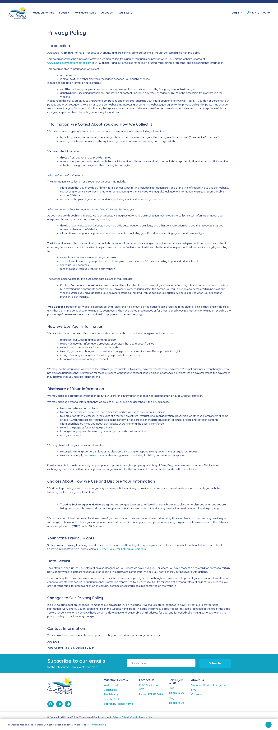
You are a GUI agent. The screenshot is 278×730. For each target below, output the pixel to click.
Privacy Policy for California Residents (122, 549)
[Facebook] (50, 704)
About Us (197, 680)
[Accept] (268, 725)
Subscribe (215, 663)
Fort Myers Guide (176, 681)
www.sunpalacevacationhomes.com (69, 62)
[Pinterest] (68, 704)
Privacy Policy (120, 717)
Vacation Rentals (116, 680)
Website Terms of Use (141, 717)
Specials (64, 12)
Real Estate (125, 12)
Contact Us (146, 680)
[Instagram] (59, 704)
